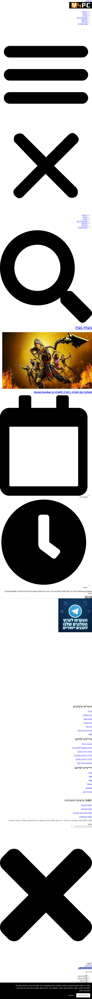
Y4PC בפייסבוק (86, 805)
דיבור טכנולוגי (87, 715)
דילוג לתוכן (88, 966)
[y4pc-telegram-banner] (75, 632)
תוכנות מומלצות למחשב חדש (82, 748)
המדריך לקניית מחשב (84, 751)
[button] (46, 119)
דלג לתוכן (89, 1)
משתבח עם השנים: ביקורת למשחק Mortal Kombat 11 (63, 392)
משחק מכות (83, 328)
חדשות (85, 14)
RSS (90, 734)
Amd (90, 780)
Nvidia (89, 784)
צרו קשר (85, 22)
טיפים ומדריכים (82, 18)
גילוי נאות (89, 727)
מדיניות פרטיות (83, 995)
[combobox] (81, 826)
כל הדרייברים (87, 792)
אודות (90, 711)
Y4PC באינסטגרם (85, 817)
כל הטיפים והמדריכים (84, 763)
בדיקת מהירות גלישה (85, 730)
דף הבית (85, 12)
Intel (90, 776)
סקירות (85, 16)
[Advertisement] (78, 666)
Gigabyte (88, 788)
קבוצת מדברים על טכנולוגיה (82, 813)
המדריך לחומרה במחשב (84, 759)
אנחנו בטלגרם (83, 24)
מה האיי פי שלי (87, 744)
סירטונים (84, 20)
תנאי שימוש (88, 723)
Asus (90, 773)
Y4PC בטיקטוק (86, 809)
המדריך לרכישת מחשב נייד (83, 755)
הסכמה (70, 995)
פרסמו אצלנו (87, 719)
